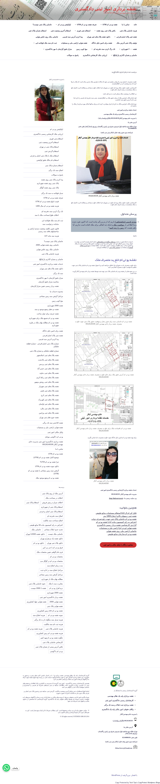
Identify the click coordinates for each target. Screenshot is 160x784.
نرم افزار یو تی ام (56, 588)
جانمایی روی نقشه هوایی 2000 (47, 245)
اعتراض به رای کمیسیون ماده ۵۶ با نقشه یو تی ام (116, 522)
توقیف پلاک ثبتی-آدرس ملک (126, 43)
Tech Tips (132, 782)
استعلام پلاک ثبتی (32, 502)
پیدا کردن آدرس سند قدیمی (72, 37)
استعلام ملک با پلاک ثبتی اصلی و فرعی (44, 156)
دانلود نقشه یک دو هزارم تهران (51, 539)
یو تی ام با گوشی (56, 651)
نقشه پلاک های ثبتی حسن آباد (48, 369)
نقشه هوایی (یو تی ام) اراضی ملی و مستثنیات (117, 528)
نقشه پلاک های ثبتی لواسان (49, 404)
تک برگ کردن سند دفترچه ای (104, 49)
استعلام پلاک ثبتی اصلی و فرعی (51, 512)
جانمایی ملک (36, 530)
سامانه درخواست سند (50, 224)
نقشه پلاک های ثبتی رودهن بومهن (46, 382)
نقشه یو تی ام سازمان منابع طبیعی (122, 534)
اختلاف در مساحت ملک (54, 498)
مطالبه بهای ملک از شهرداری (52, 579)
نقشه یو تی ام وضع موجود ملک (47, 478)
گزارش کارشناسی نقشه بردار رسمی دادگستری (116, 525)
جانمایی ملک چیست (55, 534)
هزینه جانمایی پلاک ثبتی (128, 31)
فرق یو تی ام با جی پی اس (53, 548)
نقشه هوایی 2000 (56, 602)
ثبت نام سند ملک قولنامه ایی (46, 43)
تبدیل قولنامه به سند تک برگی (52, 193)
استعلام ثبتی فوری (83, 31)
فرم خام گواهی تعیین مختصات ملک (50, 552)
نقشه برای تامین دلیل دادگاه (102, 43)
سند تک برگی (58, 273)
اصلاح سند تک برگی (55, 170)
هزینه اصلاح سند (39, 615)
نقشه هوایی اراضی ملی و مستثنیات (74, 43)
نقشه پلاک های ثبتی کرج (50, 395)
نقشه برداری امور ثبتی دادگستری (105, 8)
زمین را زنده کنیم (117, 228)
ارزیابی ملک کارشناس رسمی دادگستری (48, 134)
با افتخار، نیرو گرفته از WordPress (124, 775)
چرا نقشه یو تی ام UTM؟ (49, 462)
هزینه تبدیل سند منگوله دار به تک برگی (48, 620)
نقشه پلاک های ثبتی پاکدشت (48, 360)
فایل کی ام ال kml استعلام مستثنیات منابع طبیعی (116, 513)
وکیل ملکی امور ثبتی (55, 432)
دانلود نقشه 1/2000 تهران (35, 534)
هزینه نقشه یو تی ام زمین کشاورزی (49, 633)
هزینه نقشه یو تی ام (35, 629)
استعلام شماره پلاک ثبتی (37, 31)
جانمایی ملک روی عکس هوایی (47, 37)
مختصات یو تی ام (56, 557)
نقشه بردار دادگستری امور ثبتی (51, 597)
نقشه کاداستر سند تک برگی (53, 423)
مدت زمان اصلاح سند (55, 566)
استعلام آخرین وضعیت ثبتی (61, 31)
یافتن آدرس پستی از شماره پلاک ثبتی (49, 647)
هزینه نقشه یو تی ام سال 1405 (47, 206)
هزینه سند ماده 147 (51, 236)
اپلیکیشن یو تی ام (64, 25)
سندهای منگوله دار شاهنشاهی (106, 242)
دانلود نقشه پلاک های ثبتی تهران (98, 37)
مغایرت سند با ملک (56, 584)
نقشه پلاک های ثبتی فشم (49, 391)
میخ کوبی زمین (81, 49)
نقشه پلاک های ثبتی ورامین (49, 413)
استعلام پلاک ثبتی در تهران (49, 147)
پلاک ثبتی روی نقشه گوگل (49, 188)
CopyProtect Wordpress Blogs (149, 782)
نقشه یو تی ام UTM (110, 25)
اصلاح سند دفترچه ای (55, 516)
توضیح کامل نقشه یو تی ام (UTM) (46, 457)
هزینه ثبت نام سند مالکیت (53, 624)
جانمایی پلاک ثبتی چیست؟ (42, 25)
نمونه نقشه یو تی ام (55, 615)
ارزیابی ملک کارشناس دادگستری (95, 55)
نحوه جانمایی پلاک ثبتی (37, 584)
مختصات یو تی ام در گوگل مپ (51, 561)
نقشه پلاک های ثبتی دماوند (49, 373)
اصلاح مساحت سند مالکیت (53, 521)
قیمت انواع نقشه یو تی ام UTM (47, 201)
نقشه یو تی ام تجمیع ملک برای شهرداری (44, 318)
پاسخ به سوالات (72, 55)
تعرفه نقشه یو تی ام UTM (86, 25)
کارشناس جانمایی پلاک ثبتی (53, 642)
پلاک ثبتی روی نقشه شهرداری (48, 183)
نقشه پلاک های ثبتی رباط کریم (47, 377)
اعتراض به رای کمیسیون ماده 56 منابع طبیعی (46, 525)
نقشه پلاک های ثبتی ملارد (49, 409)
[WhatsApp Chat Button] (6, 767)
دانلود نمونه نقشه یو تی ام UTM (47, 466)
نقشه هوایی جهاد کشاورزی (36, 602)
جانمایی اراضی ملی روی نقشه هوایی (121, 531)
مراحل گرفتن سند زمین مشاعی (51, 296)
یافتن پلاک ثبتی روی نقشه (105, 31)
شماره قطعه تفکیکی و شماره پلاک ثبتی (44, 351)
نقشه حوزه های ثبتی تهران (49, 417)
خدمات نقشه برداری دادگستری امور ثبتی (48, 264)
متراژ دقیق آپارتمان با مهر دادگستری (58, 49)
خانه (135, 25)
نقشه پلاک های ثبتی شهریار (49, 386)
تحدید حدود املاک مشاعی (53, 530)
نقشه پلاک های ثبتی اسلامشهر (48, 355)
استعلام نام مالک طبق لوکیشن (47, 160)
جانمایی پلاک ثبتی (114, 247)
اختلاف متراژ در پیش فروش (52, 502)
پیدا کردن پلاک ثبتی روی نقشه (52, 180)
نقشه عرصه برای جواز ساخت (48, 314)
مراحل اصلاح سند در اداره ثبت (51, 570)
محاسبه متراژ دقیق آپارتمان (48, 282)
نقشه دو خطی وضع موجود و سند (47, 309)
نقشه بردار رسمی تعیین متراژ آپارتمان (45, 286)
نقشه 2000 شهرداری (55, 306)
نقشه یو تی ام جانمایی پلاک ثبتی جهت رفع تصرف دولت (113, 519)
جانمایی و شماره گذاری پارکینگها (125, 55)
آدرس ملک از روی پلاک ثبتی (52, 493)
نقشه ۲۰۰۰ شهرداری (129, 49)
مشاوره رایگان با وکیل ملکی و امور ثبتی (118, 545)
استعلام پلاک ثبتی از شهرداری (52, 507)
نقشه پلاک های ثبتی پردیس (49, 364)
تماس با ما (125, 25)
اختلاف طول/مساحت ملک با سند (47, 215)
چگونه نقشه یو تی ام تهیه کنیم (52, 638)
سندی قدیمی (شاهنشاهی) (125, 222)
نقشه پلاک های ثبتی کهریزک (48, 400)
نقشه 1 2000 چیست (38, 588)
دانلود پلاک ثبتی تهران (55, 543)
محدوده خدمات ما (56, 292)
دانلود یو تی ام (38, 543)
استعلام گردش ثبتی (51, 151)
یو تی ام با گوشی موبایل (54, 437)
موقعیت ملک (118, 225)
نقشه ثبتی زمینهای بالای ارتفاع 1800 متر (119, 516)
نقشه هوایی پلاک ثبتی (55, 606)
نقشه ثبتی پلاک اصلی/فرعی (126, 37)
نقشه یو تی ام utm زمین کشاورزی (50, 611)
